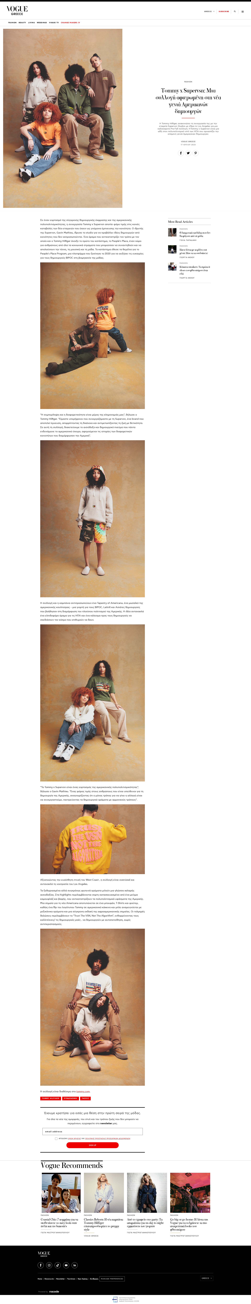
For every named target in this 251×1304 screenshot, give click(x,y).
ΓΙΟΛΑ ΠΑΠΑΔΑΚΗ (188, 240)
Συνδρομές (94, 1279)
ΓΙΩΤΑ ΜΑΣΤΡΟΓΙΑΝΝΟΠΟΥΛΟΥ (55, 1233)
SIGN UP (92, 1145)
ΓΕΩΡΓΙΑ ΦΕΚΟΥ (187, 258)
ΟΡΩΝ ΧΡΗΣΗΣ (74, 1139)
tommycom (83, 1091)
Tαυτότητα (71, 1279)
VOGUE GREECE (188, 142)
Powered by (43, 1292)
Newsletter (60, 1279)
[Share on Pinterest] (195, 153)
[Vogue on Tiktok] (58, 1264)
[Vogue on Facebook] (41, 1264)
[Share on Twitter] (188, 153)
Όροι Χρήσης (83, 1279)
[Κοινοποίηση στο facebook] (181, 153)
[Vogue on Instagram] (49, 1264)
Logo (67, 1255)
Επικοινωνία (49, 1279)
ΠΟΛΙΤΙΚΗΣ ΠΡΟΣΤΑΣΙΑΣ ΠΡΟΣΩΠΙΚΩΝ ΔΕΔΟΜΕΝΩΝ (107, 1139)
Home (40, 1279)
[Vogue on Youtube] (66, 1264)
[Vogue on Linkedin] (75, 1264)
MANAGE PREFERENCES (112, 1279)
